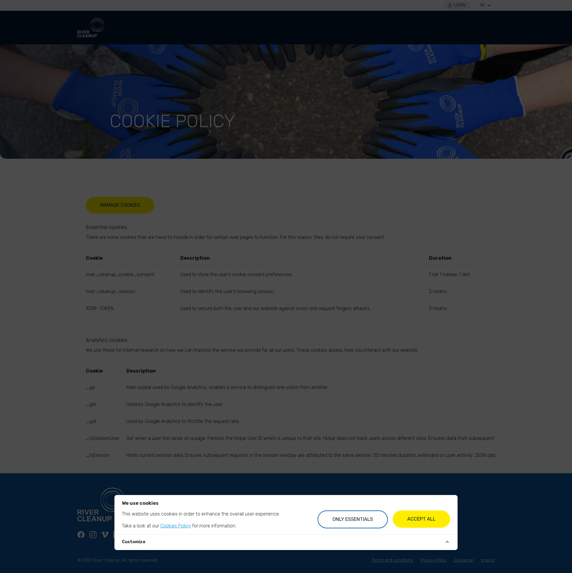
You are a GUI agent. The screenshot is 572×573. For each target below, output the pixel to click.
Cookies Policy (175, 526)
